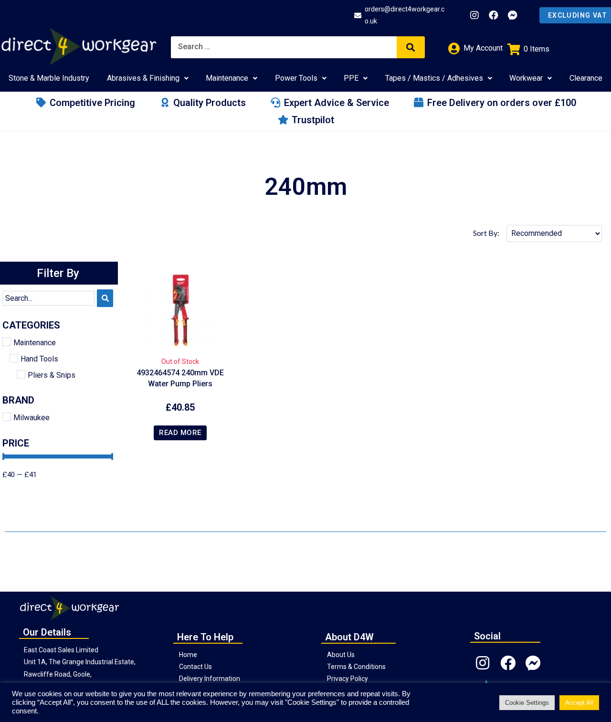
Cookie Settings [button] (527, 702)
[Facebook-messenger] (512, 15)
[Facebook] (493, 15)
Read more (180, 432)
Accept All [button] (579, 702)
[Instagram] (474, 15)
